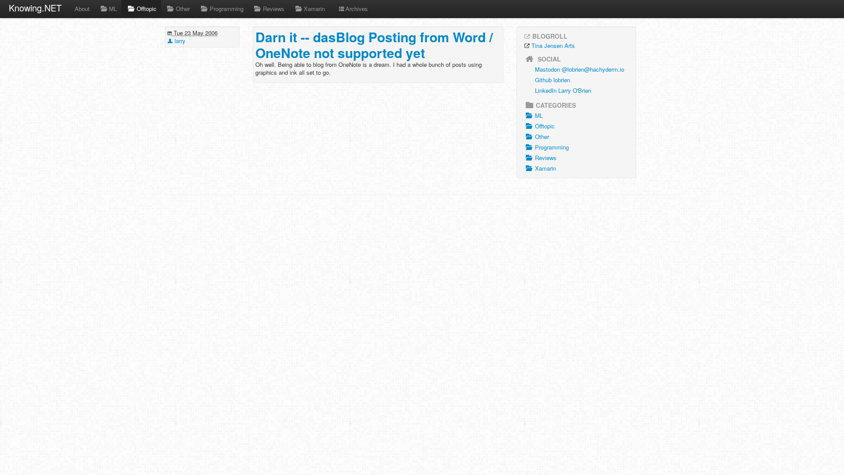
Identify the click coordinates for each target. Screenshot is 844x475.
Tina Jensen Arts (553, 45)
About (82, 8)
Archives (357, 8)
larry (179, 41)
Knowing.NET (35, 7)
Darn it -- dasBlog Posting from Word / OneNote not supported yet (374, 44)
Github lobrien (552, 80)
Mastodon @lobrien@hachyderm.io (579, 69)
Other (183, 8)
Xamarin (314, 8)
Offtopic (146, 8)
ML (113, 8)
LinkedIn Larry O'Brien (563, 90)
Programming (227, 8)
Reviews (273, 8)
